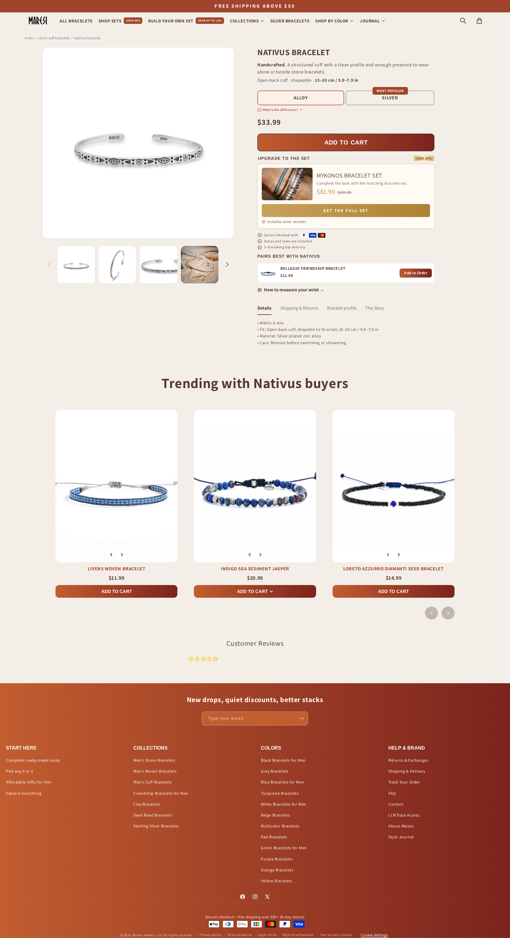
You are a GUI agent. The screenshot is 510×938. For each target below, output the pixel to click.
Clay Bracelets (146, 804)
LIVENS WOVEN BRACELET (117, 569)
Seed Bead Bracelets (152, 815)
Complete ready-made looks (33, 760)
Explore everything (24, 793)
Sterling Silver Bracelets (156, 826)
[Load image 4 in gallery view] (200, 265)
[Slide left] (48, 264)
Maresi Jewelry (144, 935)
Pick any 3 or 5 (19, 771)
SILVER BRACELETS (290, 21)
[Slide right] (227, 264)
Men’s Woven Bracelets (155, 771)
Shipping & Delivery (406, 771)
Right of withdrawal (298, 935)
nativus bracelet (87, 38)
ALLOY (301, 98)
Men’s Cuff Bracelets (152, 782)
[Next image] (122, 555)
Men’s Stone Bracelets (154, 760)
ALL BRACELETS (76, 21)
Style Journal (401, 837)
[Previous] (431, 613)
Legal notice (267, 935)
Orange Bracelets (277, 870)
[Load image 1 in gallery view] (76, 265)
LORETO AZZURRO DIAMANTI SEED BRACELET (393, 569)
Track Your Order (404, 782)
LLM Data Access (404, 815)
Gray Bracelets (274, 771)
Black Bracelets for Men (283, 760)
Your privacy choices (336, 935)
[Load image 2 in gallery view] (117, 265)
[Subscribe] (301, 718)
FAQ (392, 793)
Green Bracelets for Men (284, 847)
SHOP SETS (119, 21)
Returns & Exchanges (408, 760)
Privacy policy (210, 935)
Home (29, 38)
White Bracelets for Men (283, 804)
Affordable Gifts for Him (28, 782)
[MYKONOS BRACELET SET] (287, 184)
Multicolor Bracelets (280, 826)
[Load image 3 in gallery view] (158, 265)
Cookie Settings (374, 935)
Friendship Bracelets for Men (160, 793)
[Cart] (479, 21)
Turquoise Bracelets (280, 793)
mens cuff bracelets (54, 38)
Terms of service (239, 935)
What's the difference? (278, 110)
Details (264, 308)
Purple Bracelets (277, 859)
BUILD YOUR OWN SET (185, 21)
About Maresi (400, 826)
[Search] (463, 21)
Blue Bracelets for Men (282, 782)
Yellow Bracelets (276, 880)
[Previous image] (111, 555)
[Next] (448, 613)
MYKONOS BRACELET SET (349, 175)
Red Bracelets (274, 837)
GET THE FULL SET (345, 210)
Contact (395, 804)
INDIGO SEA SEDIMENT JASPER (255, 569)
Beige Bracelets (275, 815)
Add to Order (415, 273)
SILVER (390, 98)
